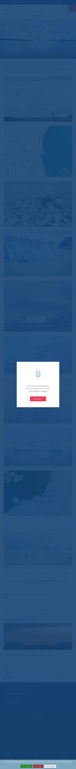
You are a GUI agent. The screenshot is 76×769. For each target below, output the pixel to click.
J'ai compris (37, 399)
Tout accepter (26, 766)
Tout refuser (38, 766)
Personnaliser (50, 766)
